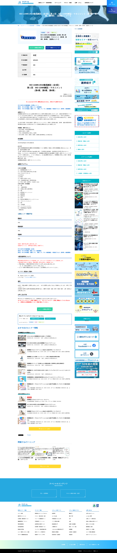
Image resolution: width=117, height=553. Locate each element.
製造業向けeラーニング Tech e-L (41, 513)
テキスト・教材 (68, 2)
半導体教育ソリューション (40, 521)
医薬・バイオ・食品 (72, 526)
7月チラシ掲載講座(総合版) (23, 534)
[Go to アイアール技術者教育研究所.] (18, 25)
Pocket (29, 435)
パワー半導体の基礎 (55, 521)
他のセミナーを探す (45, 428)
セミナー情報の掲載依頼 (90, 531)
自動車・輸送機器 (72, 524)
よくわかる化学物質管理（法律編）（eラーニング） (25, 458)
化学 (70, 518)
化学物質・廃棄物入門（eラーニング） (60, 458)
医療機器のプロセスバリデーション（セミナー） (38, 399)
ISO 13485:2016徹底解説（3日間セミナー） (28, 105)
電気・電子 (71, 516)
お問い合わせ (82, 544)
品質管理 (53, 513)
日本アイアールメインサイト (91, 534)
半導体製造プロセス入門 (56, 518)
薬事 (48, 32)
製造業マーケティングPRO (40, 534)
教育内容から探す (82, 145)
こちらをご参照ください (30, 277)
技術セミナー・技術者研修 (45, 2)
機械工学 (70, 513)
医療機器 (43, 32)
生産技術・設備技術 (72, 531)
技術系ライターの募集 (90, 529)
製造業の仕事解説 (55, 531)
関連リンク (96, 551)
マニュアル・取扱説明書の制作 (40, 529)
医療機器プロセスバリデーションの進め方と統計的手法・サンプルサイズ (44, 349)
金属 (70, 521)
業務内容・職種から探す (84, 141)
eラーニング (58, 2)
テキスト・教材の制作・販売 (40, 516)
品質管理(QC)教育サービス (40, 524)
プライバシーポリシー (87, 551)
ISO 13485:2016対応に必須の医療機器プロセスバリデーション (41, 343)
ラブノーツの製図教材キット (40, 518)
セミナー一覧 (45, 466)
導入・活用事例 (44, 493)
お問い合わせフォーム (90, 513)
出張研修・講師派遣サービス (23, 518)
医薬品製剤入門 (55, 524)
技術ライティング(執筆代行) (40, 531)
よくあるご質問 (89, 516)
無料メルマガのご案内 (90, 524)
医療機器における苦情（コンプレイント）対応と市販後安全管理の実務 (43, 356)
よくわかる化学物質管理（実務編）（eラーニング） (42, 458)
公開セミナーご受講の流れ (91, 518)
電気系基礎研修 (21, 524)
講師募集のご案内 (89, 526)
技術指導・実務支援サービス (40, 526)
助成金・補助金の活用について (92, 521)
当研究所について (89, 2)
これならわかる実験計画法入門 (57, 529)
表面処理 (70, 534)
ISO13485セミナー (50, 318)
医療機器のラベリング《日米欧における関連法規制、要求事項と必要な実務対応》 (46, 363)
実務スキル (54, 32)
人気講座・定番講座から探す (85, 173)
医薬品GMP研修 (21, 529)
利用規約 (80, 551)
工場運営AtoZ (54, 526)
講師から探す (81, 149)
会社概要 (63, 544)
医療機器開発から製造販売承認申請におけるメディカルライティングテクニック (45, 377)
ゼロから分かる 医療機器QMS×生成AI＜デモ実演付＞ (39, 336)
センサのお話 (54, 516)
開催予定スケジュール (22, 516)
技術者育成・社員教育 (56, 534)
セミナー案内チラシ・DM (94, 544)
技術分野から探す (82, 137)
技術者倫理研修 (21, 526)
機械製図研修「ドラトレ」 (23, 521)
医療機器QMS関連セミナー (37, 318)
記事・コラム (78, 2)
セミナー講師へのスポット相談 (23, 531)
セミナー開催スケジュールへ (53, 47)
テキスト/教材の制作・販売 (73, 493)
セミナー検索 (20, 513)
